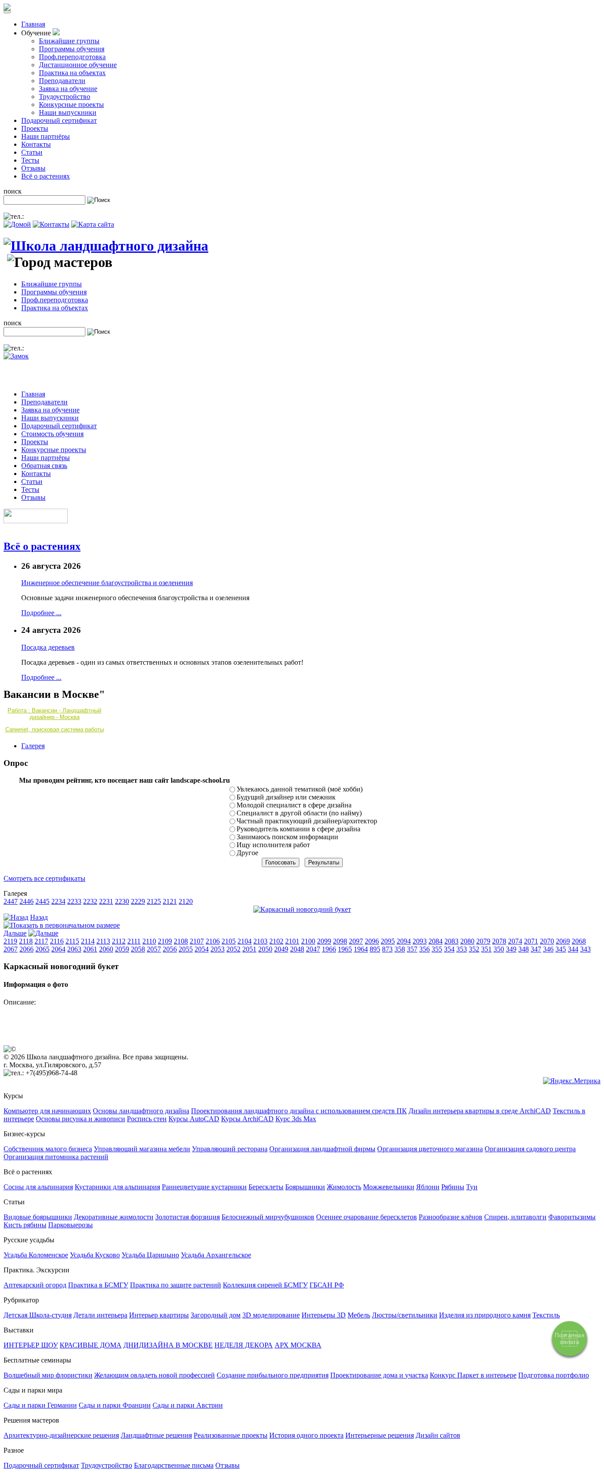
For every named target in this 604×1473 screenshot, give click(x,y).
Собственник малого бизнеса (48, 1149)
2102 (276, 941)
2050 (265, 949)
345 (560, 949)
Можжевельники (388, 1187)
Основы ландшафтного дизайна (141, 1111)
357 (412, 949)
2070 (547, 941)
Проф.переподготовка (72, 57)
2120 (186, 901)
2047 (313, 949)
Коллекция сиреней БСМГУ (265, 1285)
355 (437, 949)
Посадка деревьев (48, 647)
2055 (186, 949)
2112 (119, 941)
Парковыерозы (70, 1225)
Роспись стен (147, 1119)
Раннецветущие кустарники (204, 1187)
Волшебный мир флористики (48, 1375)
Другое (247, 852)
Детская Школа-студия (38, 1315)
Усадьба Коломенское (36, 1255)
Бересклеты (265, 1187)
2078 (499, 941)
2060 (106, 949)
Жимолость (344, 1187)
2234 (58, 901)
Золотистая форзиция (187, 1217)
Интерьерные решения (379, 1435)
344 (573, 949)
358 (399, 949)
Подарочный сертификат (59, 120)
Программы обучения (71, 49)
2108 (181, 941)
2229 (138, 901)
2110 (149, 941)
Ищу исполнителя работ (273, 845)
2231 (106, 901)
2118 (26, 941)
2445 (42, 901)
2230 (122, 901)
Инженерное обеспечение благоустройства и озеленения (107, 582)
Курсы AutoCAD (193, 1119)
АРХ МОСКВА (298, 1345)
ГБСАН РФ (327, 1285)
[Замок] (16, 356)
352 (474, 949)
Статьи (31, 152)
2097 (356, 941)
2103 (260, 941)
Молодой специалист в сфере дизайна (294, 805)
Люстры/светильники (404, 1315)
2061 (90, 949)
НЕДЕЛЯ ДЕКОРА (243, 1345)
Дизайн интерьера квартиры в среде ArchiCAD (480, 1111)
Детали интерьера (100, 1315)
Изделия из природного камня (485, 1315)
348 (523, 949)
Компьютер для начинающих (47, 1111)
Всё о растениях (45, 176)
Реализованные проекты (231, 1435)
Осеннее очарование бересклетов (366, 1217)
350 (498, 949)
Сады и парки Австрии (188, 1405)
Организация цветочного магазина (430, 1149)
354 (449, 949)
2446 (26, 901)
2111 (134, 941)
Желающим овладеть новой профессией (154, 1375)
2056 (170, 949)
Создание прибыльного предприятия (273, 1375)
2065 (42, 949)
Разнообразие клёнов (450, 1217)
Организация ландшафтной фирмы (322, 1149)
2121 (170, 901)
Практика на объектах (72, 72)
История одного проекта (306, 1435)
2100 (308, 941)
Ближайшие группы (69, 41)
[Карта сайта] (92, 224)
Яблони (428, 1187)
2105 (229, 941)
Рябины (452, 1187)
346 (548, 949)
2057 (154, 949)
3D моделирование (271, 1315)
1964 (361, 949)
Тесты (30, 160)
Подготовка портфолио (553, 1375)
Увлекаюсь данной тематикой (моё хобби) (300, 789)
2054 (202, 949)
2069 (563, 941)
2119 (10, 941)
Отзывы (33, 168)
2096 (372, 941)
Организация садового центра (530, 1149)
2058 (138, 949)
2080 (467, 941)
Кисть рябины (25, 1225)
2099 (324, 941)
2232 (90, 901)
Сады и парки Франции (115, 1405)
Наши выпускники (67, 112)
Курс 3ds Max (295, 1119)
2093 (420, 941)
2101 (292, 941)
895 (375, 949)
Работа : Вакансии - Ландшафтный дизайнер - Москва (54, 713)
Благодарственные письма (174, 1465)
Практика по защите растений (175, 1285)
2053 (217, 949)
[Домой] (17, 224)
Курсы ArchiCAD (247, 1119)
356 (424, 949)
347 (536, 949)
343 (585, 949)
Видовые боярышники (38, 1217)
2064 (58, 949)
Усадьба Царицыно (150, 1255)
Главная (33, 24)
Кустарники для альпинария (117, 1187)
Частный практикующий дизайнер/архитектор (307, 821)
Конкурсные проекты (71, 104)
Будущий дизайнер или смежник (286, 797)
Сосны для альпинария (38, 1187)
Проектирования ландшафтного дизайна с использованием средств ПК (299, 1111)
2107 (197, 941)
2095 (388, 941)
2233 (74, 901)
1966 (329, 949)
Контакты (36, 144)
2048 (297, 949)
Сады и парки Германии (40, 1405)
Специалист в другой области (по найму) (299, 813)
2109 (165, 941)
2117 (41, 941)
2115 (72, 941)
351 (486, 949)
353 (461, 949)
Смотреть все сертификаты (44, 878)
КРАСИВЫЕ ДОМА (91, 1345)
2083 (451, 941)
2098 (340, 941)
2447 (11, 901)
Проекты (34, 128)
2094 (404, 941)
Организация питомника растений (56, 1157)
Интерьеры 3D (324, 1315)
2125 (154, 901)
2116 (57, 941)
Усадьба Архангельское (216, 1255)
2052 (233, 949)
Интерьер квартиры (159, 1315)
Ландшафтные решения (156, 1435)
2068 (579, 941)
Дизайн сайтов (438, 1435)
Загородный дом (216, 1315)
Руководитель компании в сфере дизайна (298, 829)
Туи (472, 1187)
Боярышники (305, 1187)
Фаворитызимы (572, 1217)
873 (387, 949)
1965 (345, 949)
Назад (39, 917)
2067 (11, 949)
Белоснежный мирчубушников (268, 1217)
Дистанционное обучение (78, 65)
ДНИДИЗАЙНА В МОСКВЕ (168, 1345)
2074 (515, 941)
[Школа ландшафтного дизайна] (106, 246)
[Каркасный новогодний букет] (302, 909)
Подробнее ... (41, 613)
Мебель (359, 1315)
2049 (281, 949)
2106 (213, 941)
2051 (249, 949)
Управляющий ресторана (230, 1149)
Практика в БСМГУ (98, 1285)
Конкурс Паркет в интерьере (473, 1375)
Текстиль (546, 1315)
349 (511, 949)
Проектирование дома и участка (379, 1375)
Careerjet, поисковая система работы (54, 729)
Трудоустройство (64, 96)
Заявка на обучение (68, 88)
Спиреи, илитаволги (515, 1217)
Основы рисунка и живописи (80, 1119)
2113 (103, 941)
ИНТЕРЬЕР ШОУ (31, 1345)
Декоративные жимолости (113, 1217)
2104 (244, 941)
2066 (26, 949)
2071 (531, 941)
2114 (88, 941)
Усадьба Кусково (95, 1255)
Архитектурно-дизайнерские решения (61, 1435)
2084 (435, 941)
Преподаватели (62, 80)
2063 (74, 949)
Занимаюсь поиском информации (287, 837)
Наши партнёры (45, 136)
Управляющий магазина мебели (142, 1149)
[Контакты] (51, 224)
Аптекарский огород (35, 1285)
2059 (122, 949)
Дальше (15, 933)
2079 (483, 941)
